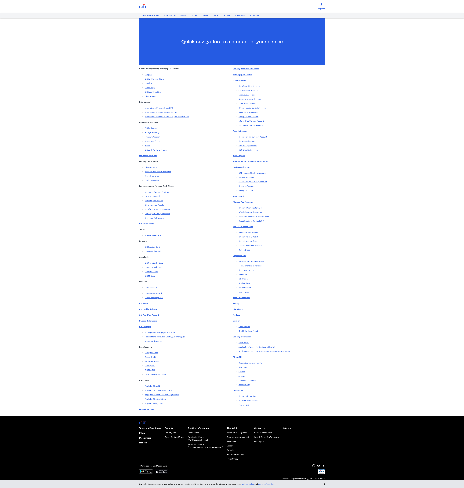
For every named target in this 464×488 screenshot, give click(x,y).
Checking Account (246, 186)
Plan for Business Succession (157, 209)
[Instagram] (313, 465)
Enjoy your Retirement (154, 218)
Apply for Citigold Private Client (158, 390)
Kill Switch (243, 279)
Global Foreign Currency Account (253, 137)
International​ (170, 15)
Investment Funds (152, 141)
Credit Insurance (152, 180)
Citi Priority (150, 87)
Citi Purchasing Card (154, 298)
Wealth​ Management (151, 15)
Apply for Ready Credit (154, 403)
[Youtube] (318, 465)
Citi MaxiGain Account (248, 90)
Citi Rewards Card (153, 251)
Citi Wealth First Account (249, 86)
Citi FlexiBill (150, 370)
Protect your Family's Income (157, 213)
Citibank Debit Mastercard (250, 208)
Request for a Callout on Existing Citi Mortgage (165, 337)
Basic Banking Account (248, 112)
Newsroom (243, 367)
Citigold (148, 74)
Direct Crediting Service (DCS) (251, 221)
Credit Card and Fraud (248, 331)
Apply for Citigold (152, 386)
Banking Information (198, 428)
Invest (195, 15)
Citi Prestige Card (152, 247)
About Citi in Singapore (237, 433)
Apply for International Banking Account (162, 395)
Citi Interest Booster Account (251, 125)
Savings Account (246, 190)
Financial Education (247, 380)
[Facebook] (323, 465)
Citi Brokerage (151, 128)
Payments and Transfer (248, 232)
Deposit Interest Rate (248, 241)
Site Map (287, 428)
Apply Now (254, 15)
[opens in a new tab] (142, 6)
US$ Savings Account (248, 145)
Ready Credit (150, 357)
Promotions (240, 15)
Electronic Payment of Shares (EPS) (254, 216)
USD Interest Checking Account (252, 173)
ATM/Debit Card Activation (250, 212)
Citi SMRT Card (151, 271)
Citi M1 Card (150, 276)
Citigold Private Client (154, 79)
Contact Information (263, 433)
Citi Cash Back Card (153, 267)
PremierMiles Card (153, 235)
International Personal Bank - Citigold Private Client (167, 116)
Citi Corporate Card (153, 293)
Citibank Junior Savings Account (252, 108)
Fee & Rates (244, 342)
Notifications (244, 283)
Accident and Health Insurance (158, 171)
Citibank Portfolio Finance (156, 150)
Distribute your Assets (154, 205)
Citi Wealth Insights (153, 92)
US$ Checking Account (248, 150)
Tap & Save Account (247, 103)
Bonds (147, 145)
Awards (242, 376)
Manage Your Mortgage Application (160, 332)
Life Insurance (151, 167)
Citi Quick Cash (151, 353)
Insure (205, 15)
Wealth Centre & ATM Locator (266, 437)
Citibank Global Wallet (248, 237)
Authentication (245, 287)
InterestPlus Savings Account (251, 121)
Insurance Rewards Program (157, 192)
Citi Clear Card (151, 287)
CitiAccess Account (247, 141)
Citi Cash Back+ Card (154, 263)
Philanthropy (244, 384)
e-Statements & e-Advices (250, 266)
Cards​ (215, 15)
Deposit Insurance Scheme (250, 245)
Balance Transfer (152, 361)
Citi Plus (148, 83)
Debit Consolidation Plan (155, 374)
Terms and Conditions (150, 428)
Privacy (142, 433)
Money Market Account (248, 116)
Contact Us (259, 428)
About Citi (232, 428)
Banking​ (184, 15)
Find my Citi (244, 405)
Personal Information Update (251, 261)
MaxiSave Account (246, 95)
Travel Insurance (152, 176)
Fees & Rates (193, 433)
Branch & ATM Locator (248, 400)
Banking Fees (244, 250)
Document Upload (246, 270)
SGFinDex (243, 274)
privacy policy (248, 484)
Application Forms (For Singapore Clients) (257, 347)
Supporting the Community (250, 363)
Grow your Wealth (152, 196)
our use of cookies (266, 484)
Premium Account (152, 137)
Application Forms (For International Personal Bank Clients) (264, 351)
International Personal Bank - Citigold (161, 112)
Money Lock (244, 292)
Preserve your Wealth (154, 200)
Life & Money (150, 96)
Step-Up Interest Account (250, 99)
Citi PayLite (150, 366)
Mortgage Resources (154, 341)
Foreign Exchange (152, 132)
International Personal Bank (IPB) (159, 108)
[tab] (150, 15)
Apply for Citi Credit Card (156, 399)
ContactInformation (247, 396)
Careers (242, 371)
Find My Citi (259, 441)
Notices (143, 442)
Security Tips (244, 326)
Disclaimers (145, 438)
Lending (226, 15)
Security (169, 428)
